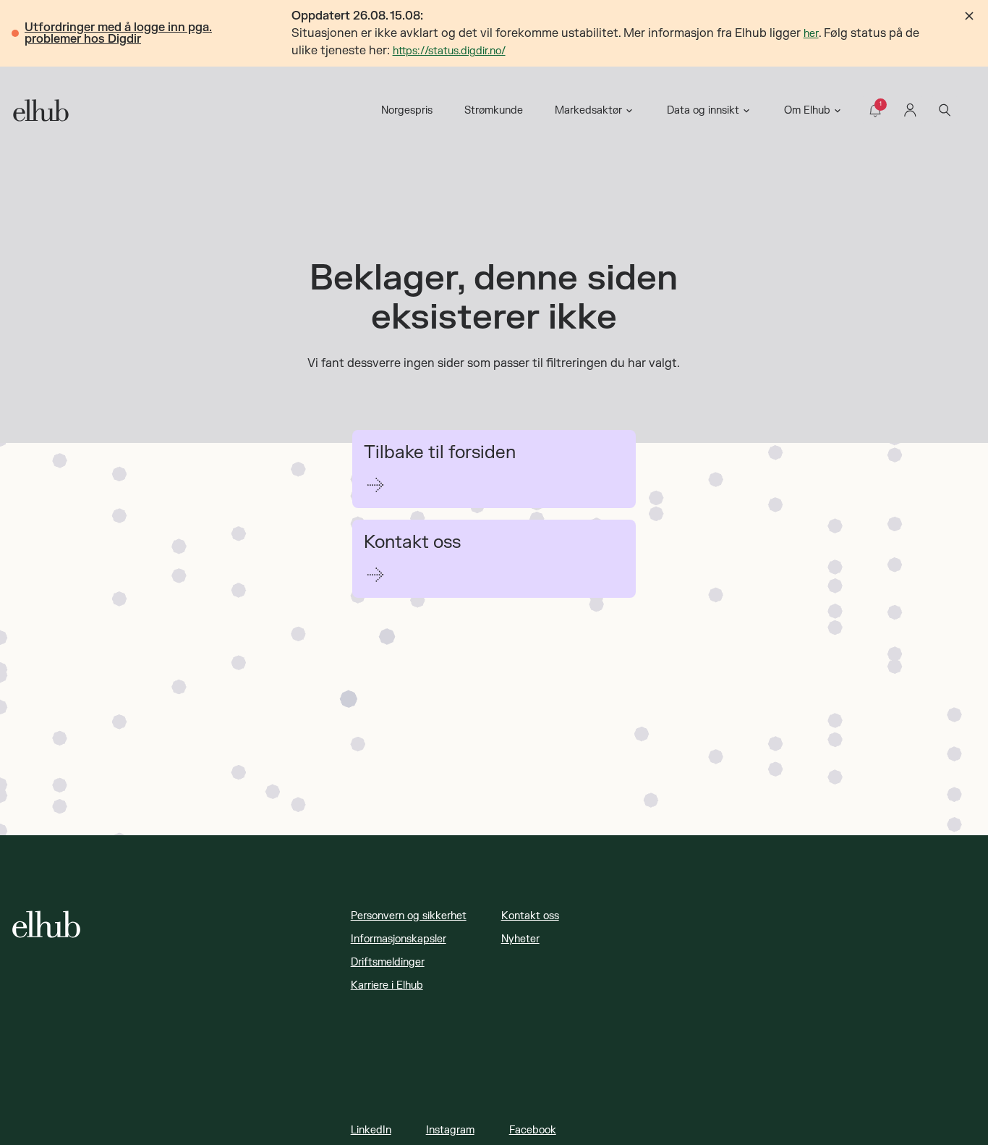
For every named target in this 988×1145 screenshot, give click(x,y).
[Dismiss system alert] (969, 16)
